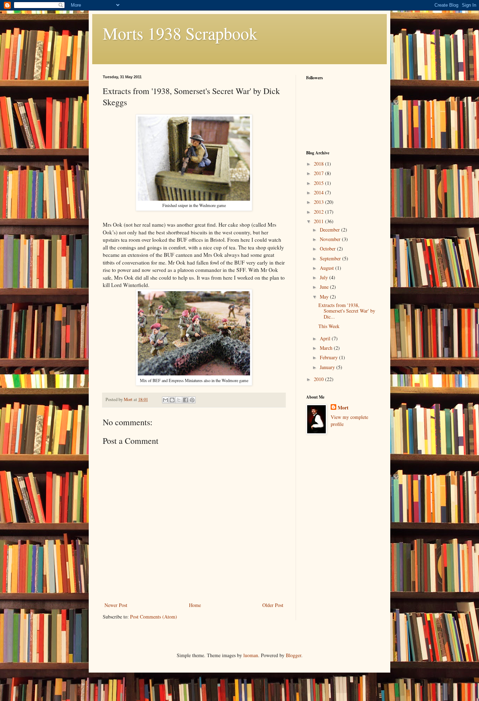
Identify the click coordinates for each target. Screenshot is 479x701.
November (331, 239)
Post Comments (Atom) (153, 616)
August (327, 268)
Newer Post (115, 605)
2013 (319, 202)
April (326, 338)
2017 (319, 173)
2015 (319, 183)
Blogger (293, 655)
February (329, 357)
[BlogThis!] (172, 399)
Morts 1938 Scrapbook (180, 33)
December (330, 229)
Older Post (272, 605)
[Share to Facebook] (185, 399)
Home (195, 605)
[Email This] (165, 399)
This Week (328, 326)
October (328, 248)
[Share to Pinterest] (192, 399)
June (325, 286)
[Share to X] (178, 399)
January (328, 367)
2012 (319, 211)
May (325, 296)
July (324, 277)
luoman (250, 655)
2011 (319, 221)
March (327, 348)
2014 (319, 192)
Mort (343, 407)
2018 (319, 163)
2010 (319, 379)
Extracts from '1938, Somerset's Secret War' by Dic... (346, 311)
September (331, 258)
